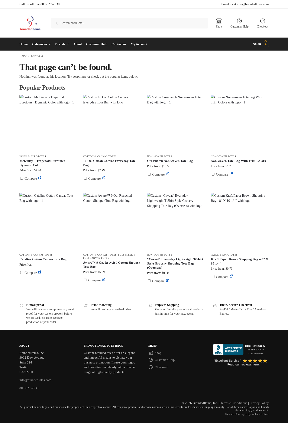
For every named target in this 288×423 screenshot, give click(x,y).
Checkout (262, 26)
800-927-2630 (29, 388)
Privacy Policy (259, 403)
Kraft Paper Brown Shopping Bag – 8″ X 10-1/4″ (239, 261)
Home (23, 56)
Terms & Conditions (233, 403)
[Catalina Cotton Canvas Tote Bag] (48, 222)
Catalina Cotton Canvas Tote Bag (43, 259)
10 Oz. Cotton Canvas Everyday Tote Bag (109, 163)
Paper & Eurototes (32, 156)
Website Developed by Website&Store (247, 414)
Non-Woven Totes (159, 156)
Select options (176, 291)
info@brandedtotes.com (35, 380)
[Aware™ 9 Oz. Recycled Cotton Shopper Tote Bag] (112, 222)
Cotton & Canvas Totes (100, 156)
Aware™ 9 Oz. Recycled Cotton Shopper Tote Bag (111, 265)
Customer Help (239, 26)
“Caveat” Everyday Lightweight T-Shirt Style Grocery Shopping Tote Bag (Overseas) (175, 263)
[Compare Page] (40, 178)
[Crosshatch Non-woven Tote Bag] (176, 123)
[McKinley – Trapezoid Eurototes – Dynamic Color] (48, 123)
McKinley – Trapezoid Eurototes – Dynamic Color (43, 163)
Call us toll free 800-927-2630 (39, 4)
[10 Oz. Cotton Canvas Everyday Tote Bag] (112, 123)
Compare (30, 178)
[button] (261, 44)
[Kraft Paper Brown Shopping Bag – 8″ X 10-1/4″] (239, 222)
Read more (48, 188)
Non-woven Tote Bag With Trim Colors (238, 161)
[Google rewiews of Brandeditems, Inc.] (241, 362)
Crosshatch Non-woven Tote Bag (170, 161)
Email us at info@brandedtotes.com (245, 4)
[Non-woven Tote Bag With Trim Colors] (239, 123)
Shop (219, 26)
